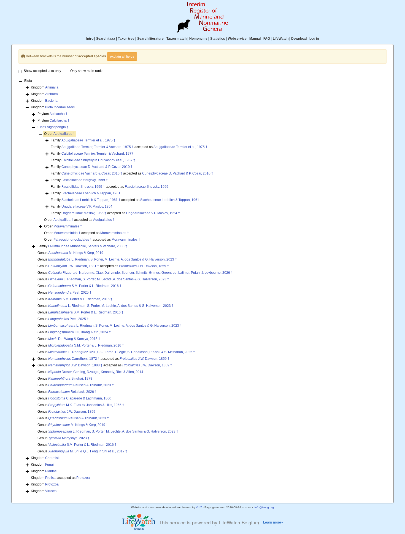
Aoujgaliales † (64, 134)
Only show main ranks (86, 71)
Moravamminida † (66, 233)
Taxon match (176, 39)
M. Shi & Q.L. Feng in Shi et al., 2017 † (87, 451)
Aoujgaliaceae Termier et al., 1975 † (88, 140)
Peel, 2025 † (69, 292)
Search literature (150, 39)
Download (299, 39)
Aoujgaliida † (63, 220)
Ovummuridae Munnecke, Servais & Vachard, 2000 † (87, 246)
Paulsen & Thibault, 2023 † (81, 385)
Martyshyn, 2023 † (69, 438)
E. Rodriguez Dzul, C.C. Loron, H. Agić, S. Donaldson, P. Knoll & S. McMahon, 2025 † (121, 352)
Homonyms (198, 39)
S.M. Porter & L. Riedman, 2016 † (84, 286)
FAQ (266, 39)
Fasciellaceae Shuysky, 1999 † (84, 180)
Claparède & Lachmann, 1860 (79, 398)
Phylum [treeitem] (52, 114)
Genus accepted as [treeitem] (103, 266)
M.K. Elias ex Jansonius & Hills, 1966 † (86, 405)
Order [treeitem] (59, 134)
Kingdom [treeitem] (44, 87)
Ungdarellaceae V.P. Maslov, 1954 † (88, 206)
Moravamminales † (67, 226)
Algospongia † (58, 127)
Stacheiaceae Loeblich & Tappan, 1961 (90, 193)
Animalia (51, 87)
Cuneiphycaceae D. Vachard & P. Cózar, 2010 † (97, 167)
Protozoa (83, 478)
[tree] (202, 286)
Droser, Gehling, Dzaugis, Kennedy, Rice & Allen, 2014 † (97, 372)
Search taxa (105, 39)
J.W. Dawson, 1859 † (144, 266)
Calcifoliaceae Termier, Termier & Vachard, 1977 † (98, 153)
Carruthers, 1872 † (74, 359)
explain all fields (122, 56)
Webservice (237, 39)
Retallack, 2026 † (72, 392)
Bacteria (51, 101)
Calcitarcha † (59, 120)
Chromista (53, 458)
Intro (89, 39)
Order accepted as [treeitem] (79, 220)
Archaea (51, 94)
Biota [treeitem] (28, 81)
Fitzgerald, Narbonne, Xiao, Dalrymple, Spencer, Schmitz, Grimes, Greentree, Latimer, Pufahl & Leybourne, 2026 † (140, 273)
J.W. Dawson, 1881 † (73, 266)
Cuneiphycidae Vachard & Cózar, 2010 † (91, 173)
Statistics (217, 39)
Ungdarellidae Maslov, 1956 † (83, 213)
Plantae (51, 471)
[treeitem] (53, 127)
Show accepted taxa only (42, 71)
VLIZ (199, 507)
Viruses (50, 491)
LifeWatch (280, 39)
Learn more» (273, 522)
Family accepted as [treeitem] (129, 147)
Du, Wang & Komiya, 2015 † (74, 339)
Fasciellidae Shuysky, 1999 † (83, 187)
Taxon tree (126, 39)
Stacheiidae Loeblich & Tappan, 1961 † (90, 200)
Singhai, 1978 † (71, 378)
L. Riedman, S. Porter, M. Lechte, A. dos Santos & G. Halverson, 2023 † (112, 259)
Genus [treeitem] (71, 253)
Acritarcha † (59, 114)
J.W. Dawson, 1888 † (75, 365)
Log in (314, 39)
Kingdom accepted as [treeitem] (60, 478)
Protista (50, 478)
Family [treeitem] (83, 140)
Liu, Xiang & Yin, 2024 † (79, 332)
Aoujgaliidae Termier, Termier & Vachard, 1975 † (97, 147)
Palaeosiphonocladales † (72, 239)
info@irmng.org (264, 507)
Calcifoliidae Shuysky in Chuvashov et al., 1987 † (98, 160)
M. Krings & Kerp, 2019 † (77, 253)
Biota (60, 107)
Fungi (49, 464)
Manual (255, 39)
